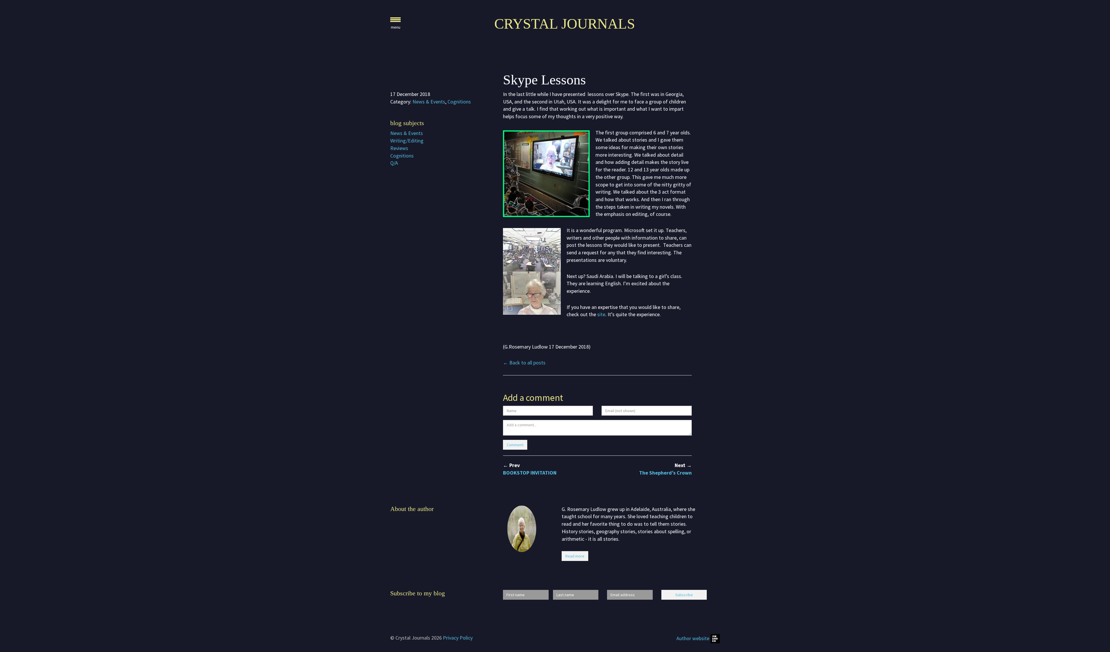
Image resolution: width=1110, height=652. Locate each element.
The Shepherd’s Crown (665, 472)
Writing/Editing (406, 140)
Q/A (394, 163)
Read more (574, 556)
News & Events (428, 101)
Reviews (399, 148)
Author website (693, 638)
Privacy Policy (458, 637)
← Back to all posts (524, 362)
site (601, 314)
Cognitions (459, 101)
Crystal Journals (564, 24)
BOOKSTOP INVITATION (529, 472)
